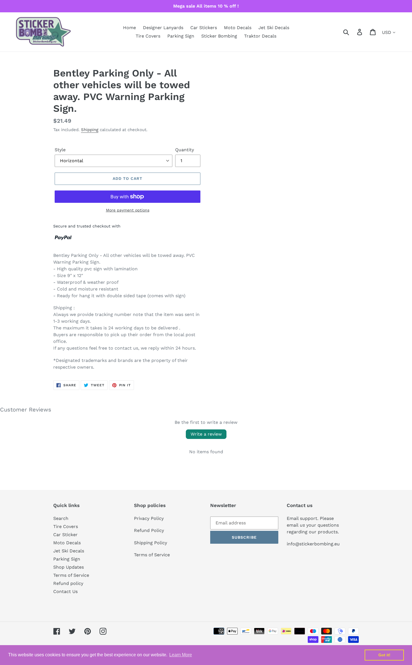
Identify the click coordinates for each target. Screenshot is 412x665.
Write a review (206, 434)
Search (60, 518)
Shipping (89, 129)
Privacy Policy (149, 518)
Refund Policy (149, 530)
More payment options (127, 210)
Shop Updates (68, 567)
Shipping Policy (150, 542)
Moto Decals (67, 542)
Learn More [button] (180, 654)
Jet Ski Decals (68, 551)
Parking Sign (66, 559)
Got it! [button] (384, 655)
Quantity (184, 149)
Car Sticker (65, 534)
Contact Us (65, 591)
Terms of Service (71, 575)
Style (60, 149)
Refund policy (68, 583)
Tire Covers (65, 526)
